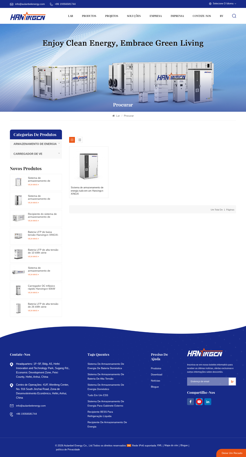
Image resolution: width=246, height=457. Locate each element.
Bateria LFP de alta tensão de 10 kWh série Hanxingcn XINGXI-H (43, 251)
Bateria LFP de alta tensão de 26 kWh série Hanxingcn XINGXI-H (43, 305)
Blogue (155, 386)
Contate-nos (202, 16)
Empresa (156, 16)
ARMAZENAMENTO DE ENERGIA (35, 143)
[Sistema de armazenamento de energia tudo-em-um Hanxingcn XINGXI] (89, 166)
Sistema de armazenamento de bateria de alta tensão (106, 376)
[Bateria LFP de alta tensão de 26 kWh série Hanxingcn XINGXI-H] (18, 308)
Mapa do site (171, 445)
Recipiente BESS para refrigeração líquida (100, 414)
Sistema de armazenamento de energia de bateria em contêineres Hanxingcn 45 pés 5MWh (43, 269)
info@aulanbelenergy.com (30, 4)
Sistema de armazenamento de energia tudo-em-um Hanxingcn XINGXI (87, 190)
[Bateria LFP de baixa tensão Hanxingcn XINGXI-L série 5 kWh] (18, 236)
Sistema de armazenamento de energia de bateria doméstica (106, 366)
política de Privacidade (68, 449)
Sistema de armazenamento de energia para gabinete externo (106, 403)
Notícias (155, 380)
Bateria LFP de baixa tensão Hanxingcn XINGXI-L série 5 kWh (43, 233)
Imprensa (177, 16)
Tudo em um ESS (98, 395)
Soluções (134, 16)
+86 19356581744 (65, 4)
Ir (232, 381)
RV (221, 16)
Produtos (89, 16)
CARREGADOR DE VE (28, 153)
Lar (70, 16)
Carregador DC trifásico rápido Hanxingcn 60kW (41, 287)
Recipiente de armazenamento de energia (107, 424)
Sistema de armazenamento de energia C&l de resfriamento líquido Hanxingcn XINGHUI (39, 179)
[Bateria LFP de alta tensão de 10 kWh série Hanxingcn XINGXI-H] (18, 254)
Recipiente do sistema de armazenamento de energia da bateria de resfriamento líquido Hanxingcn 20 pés (42, 215)
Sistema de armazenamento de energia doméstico (106, 387)
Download (156, 374)
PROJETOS (111, 16)
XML (159, 445)
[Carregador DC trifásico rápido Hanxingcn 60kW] (18, 290)
